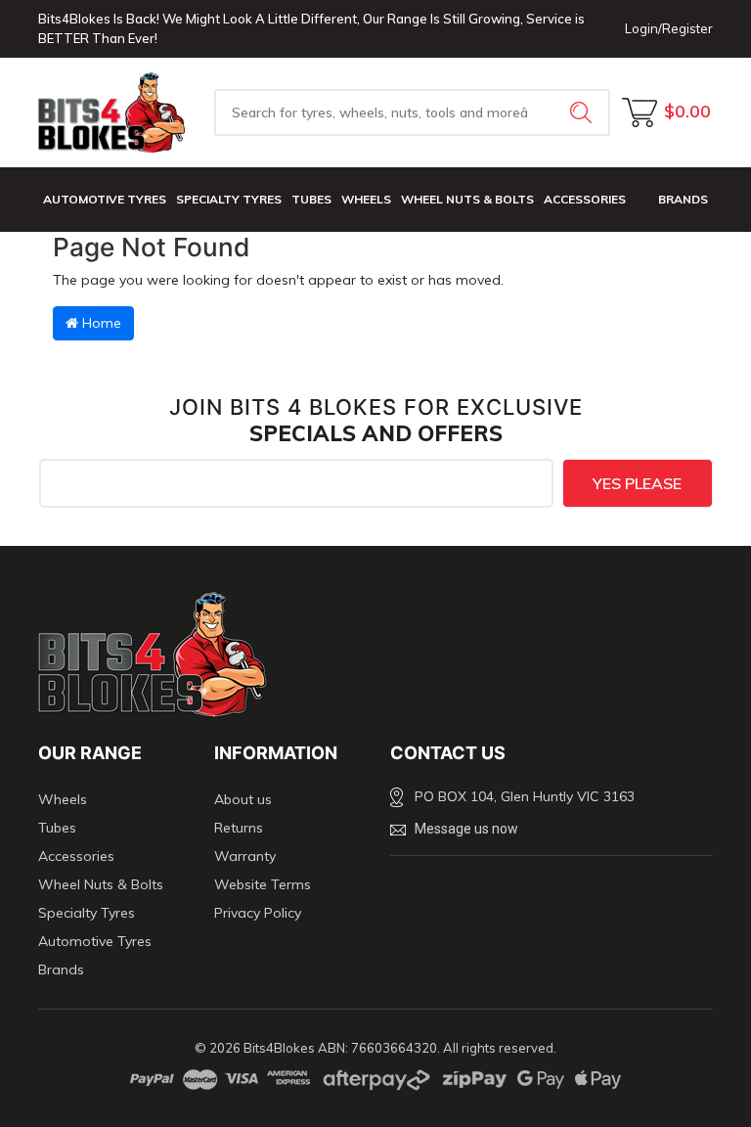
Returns (238, 827)
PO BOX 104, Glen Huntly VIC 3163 (525, 796)
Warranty (245, 856)
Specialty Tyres (229, 199)
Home (99, 323)
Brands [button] (683, 199)
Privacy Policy (257, 913)
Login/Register (669, 28)
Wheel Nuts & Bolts (467, 199)
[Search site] (582, 112)
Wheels (366, 199)
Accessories (585, 199)
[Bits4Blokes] (111, 112)
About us (243, 799)
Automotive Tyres (104, 199)
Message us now (466, 828)
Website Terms (262, 884)
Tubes (311, 199)
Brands (61, 969)
